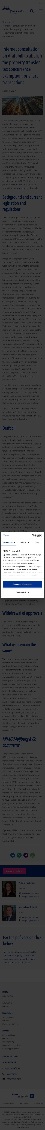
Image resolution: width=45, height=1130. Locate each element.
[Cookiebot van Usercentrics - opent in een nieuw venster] (32, 535)
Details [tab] (23, 542)
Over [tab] (37, 542)
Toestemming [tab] (8, 542)
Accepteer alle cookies (22, 584)
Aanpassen (21, 592)
